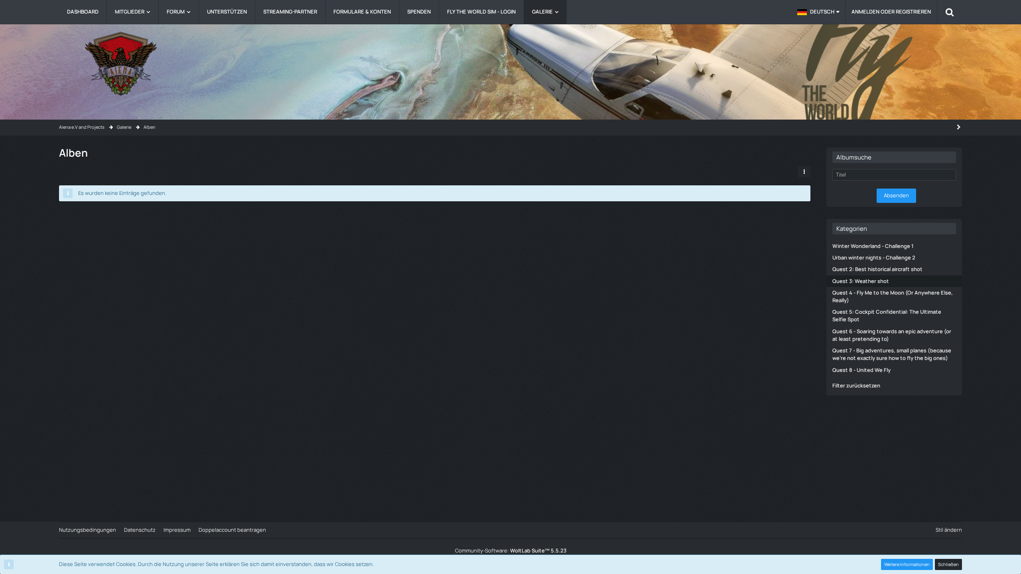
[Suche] (949, 12)
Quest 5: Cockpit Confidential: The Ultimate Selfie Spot (886, 315)
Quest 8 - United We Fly (861, 369)
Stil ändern (949, 529)
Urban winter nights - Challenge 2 (873, 257)
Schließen (948, 564)
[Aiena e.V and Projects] (510, 63)
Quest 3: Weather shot (860, 281)
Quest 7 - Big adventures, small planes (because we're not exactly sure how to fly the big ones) (891, 354)
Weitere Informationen (907, 564)
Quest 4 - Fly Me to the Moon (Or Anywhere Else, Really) (892, 296)
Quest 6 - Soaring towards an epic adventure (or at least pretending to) (891, 335)
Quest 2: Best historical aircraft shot (877, 269)
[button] (818, 12)
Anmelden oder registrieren (891, 11)
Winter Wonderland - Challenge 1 (872, 246)
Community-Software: (510, 550)
